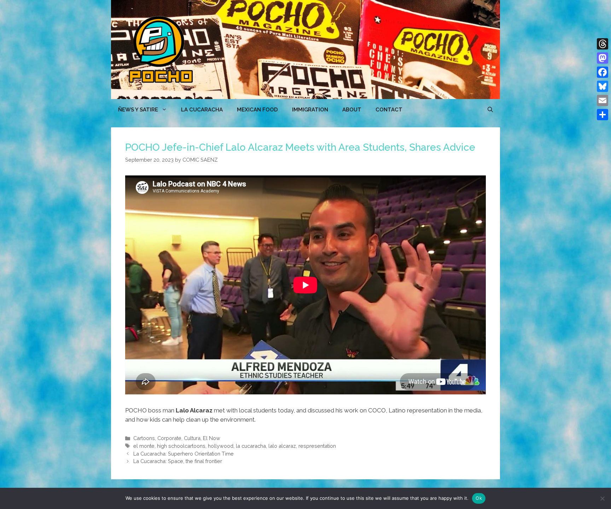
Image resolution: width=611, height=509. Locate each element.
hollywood (220, 446)
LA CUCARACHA (202, 109)
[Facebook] (602, 72)
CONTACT (389, 109)
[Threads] (602, 44)
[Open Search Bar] (490, 109)
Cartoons (144, 438)
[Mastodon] (602, 58)
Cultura (192, 438)
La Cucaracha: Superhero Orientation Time (183, 454)
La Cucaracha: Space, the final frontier (177, 461)
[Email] (602, 100)
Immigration (310, 109)
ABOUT (351, 109)
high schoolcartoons (181, 446)
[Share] (602, 115)
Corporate (169, 438)
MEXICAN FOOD (257, 109)
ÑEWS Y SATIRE (138, 109)
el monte (144, 446)
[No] (602, 498)
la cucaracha (251, 446)
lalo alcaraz (282, 446)
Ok (479, 498)
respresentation (317, 446)
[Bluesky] (602, 86)
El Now (211, 438)
